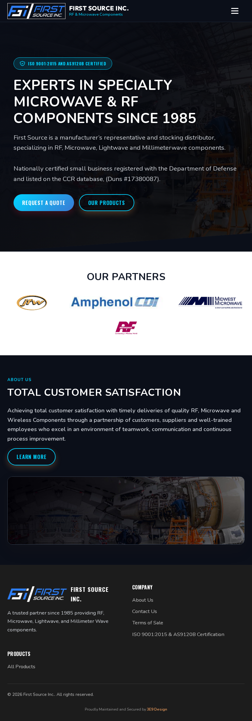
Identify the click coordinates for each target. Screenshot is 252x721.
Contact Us (144, 611)
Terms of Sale (147, 622)
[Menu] (238, 11)
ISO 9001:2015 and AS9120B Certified (67, 63)
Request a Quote (43, 202)
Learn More (31, 457)
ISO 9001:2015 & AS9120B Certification (178, 634)
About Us (142, 599)
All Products (21, 666)
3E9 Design (157, 709)
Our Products (106, 202)
